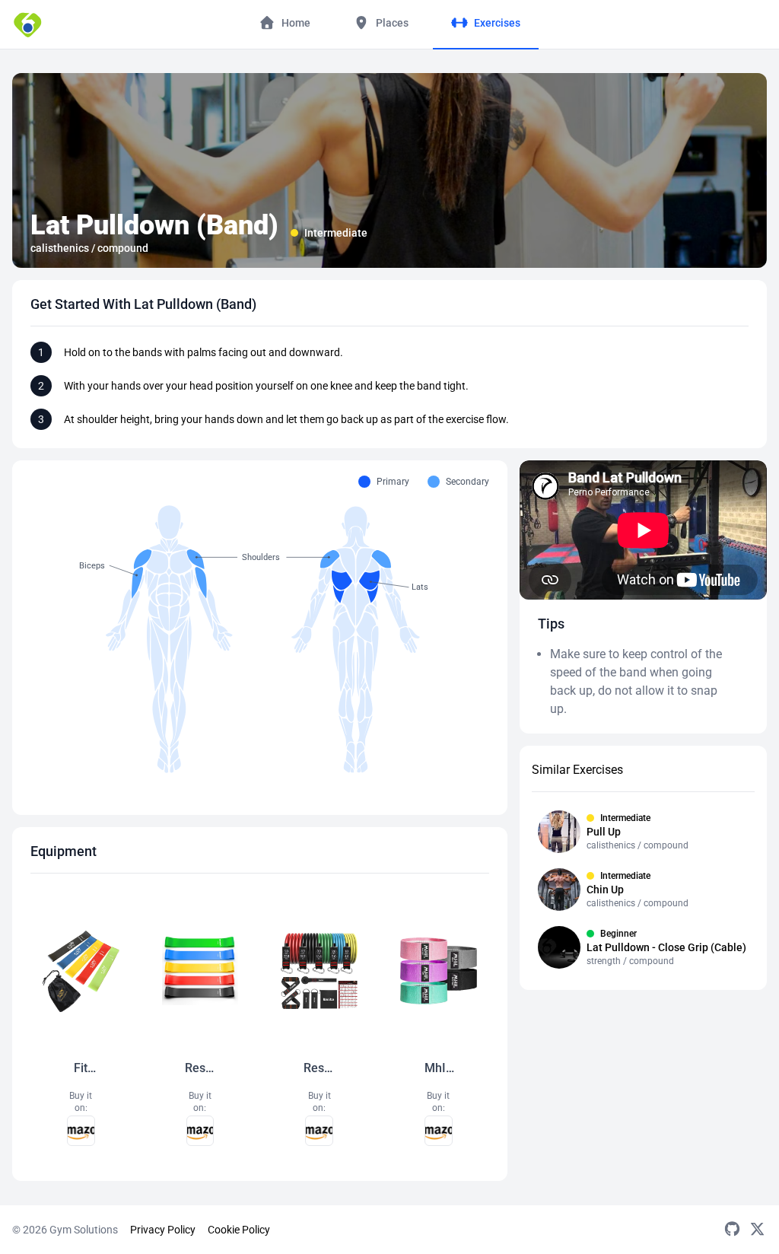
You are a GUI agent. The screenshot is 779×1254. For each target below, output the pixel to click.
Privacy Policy (163, 1230)
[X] (757, 1230)
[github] (732, 1230)
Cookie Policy (239, 1230)
